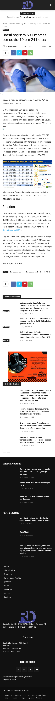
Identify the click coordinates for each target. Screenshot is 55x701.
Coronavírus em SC (16, 272)
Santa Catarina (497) (12, 230)
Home (5, 24)
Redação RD (12, 46)
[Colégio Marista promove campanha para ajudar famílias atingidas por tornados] (10, 473)
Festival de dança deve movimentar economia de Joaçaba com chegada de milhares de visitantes (35, 411)
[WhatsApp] (30, 52)
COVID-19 (47, 272)
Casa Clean (24, 532)
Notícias (12, 24)
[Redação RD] (4, 46)
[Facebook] (13, 52)
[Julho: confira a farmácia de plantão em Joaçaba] (10, 500)
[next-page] (8, 345)
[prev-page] (4, 345)
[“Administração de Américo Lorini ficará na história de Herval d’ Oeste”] (10, 522)
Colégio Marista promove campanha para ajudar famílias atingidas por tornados (35, 471)
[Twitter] (19, 52)
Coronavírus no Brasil (33, 272)
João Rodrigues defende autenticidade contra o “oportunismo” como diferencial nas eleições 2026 (35, 334)
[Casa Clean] (10, 536)
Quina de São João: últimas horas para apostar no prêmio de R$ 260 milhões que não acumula (36, 320)
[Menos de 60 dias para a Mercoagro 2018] (10, 487)
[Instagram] (24, 669)
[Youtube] (36, 669)
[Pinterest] (25, 52)
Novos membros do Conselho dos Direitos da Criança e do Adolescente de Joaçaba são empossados (35, 425)
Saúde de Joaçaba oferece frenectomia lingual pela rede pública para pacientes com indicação (35, 439)
